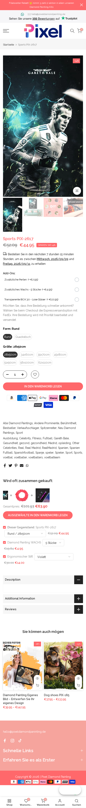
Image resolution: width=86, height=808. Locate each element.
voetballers (35, 457)
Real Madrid (33, 447)
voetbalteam (52, 457)
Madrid (52, 443)
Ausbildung (10, 438)
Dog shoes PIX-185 (56, 695)
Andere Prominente (46, 423)
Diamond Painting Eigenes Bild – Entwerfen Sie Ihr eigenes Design (20, 699)
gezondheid (39, 443)
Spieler (59, 452)
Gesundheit (10, 443)
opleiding (64, 443)
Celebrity (25, 438)
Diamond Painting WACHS (24, 542)
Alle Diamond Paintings (18, 423)
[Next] (80, 126)
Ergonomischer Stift (20, 556)
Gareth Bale (61, 438)
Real (21, 447)
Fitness (36, 438)
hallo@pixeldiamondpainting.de (48, 14)
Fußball (47, 438)
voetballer (20, 457)
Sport (19, 432)
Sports (78, 452)
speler (49, 452)
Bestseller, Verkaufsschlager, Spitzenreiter (30, 428)
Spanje (39, 452)
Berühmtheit (68, 423)
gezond (24, 443)
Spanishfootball (24, 452)
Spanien (63, 447)
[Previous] (6, 126)
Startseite (8, 44)
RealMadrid (49, 447)
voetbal (8, 457)
